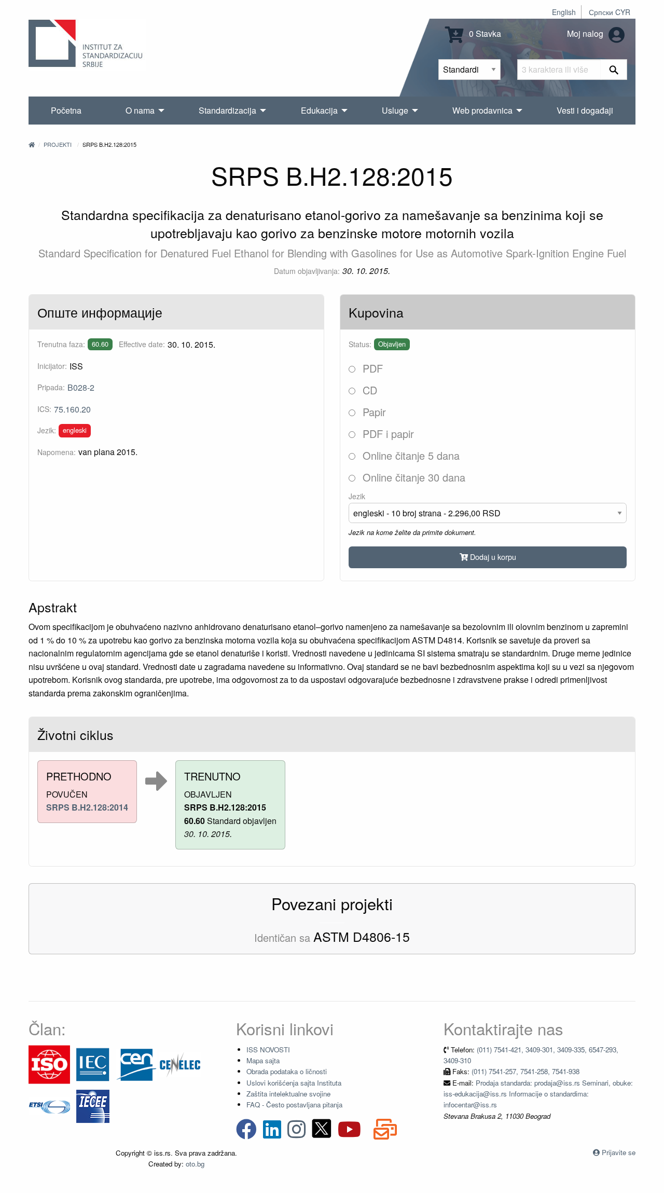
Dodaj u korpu (492, 556)
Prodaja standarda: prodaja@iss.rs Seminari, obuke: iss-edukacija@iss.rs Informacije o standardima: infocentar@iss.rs (538, 1094)
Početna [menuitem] (66, 110)
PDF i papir (386, 433)
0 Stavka (484, 33)
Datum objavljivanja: (307, 271)
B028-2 (80, 387)
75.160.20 (72, 409)
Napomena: (56, 452)
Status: (360, 344)
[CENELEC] (180, 1063)
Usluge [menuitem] (395, 110)
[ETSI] (49, 1105)
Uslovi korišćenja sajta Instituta (293, 1083)
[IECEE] (93, 1105)
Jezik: (46, 430)
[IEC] (93, 1063)
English (564, 12)
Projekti (58, 144)
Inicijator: (52, 366)
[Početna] (32, 144)
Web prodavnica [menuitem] (482, 110)
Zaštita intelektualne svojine (288, 1094)
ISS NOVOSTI (268, 1049)
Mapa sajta (263, 1060)
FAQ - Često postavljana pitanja (294, 1104)
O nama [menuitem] (140, 110)
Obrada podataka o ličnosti (286, 1071)
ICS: (44, 409)
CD (368, 389)
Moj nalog (586, 33)
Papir (372, 411)
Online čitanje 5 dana (409, 455)
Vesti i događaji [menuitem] (585, 110)
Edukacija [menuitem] (319, 110)
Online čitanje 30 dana (412, 477)
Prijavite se (618, 1152)
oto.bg (195, 1164)
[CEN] (136, 1063)
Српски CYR (609, 12)
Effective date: (142, 344)
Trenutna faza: (61, 344)
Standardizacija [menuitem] (227, 110)
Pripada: (51, 387)
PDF (371, 368)
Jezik (357, 496)
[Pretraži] (614, 69)
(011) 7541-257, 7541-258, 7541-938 (525, 1071)
